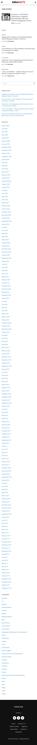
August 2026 (5, 125)
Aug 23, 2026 (4, 52)
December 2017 (6, 431)
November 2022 (6, 252)
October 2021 (6, 292)
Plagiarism (24, 726)
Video (3, 691)
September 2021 (6, 295)
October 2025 (6, 153)
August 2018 (5, 406)
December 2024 (6, 181)
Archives (4, 610)
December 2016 (6, 468)
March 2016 (5, 495)
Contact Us (24, 729)
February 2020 (6, 351)
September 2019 (6, 366)
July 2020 (4, 335)
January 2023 (6, 246)
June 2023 (5, 230)
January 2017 (6, 465)
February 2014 (6, 573)
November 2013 (6, 582)
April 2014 (5, 566)
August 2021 (5, 298)
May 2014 (5, 563)
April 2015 (5, 529)
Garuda (12, 23)
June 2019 (5, 375)
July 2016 (4, 483)
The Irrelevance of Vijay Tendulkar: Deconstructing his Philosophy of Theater (18, 49)
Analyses (4, 34)
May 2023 (5, 233)
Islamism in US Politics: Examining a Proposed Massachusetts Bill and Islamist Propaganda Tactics (21, 17)
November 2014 (6, 545)
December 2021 (6, 286)
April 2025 (5, 169)
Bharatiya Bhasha (7, 617)
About (13, 723)
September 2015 (6, 514)
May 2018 (5, 415)
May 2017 (5, 452)
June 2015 (5, 523)
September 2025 (6, 156)
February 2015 (6, 536)
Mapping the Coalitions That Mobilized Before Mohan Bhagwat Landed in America (17, 38)
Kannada (4, 669)
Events (3, 635)
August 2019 (5, 369)
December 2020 (6, 323)
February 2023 (6, 243)
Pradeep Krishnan (11, 75)
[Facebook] (18, 718)
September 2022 (6, 258)
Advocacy (4, 598)
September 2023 (6, 221)
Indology (4, 660)
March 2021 (5, 313)
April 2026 (5, 135)
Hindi (3, 644)
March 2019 (5, 384)
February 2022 (6, 280)
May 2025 (5, 166)
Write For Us (21, 723)
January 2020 (6, 354)
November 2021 (6, 289)
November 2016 (6, 471)
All (2, 601)
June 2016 (5, 486)
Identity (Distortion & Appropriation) (12, 653)
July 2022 (4, 264)
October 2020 (6, 326)
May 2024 (5, 196)
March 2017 (5, 458)
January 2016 (6, 502)
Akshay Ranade (10, 52)
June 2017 (5, 449)
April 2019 (5, 381)
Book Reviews (5, 69)
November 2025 (6, 150)
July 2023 (4, 227)
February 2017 (6, 461)
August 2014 (5, 554)
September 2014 (6, 551)
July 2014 (4, 557)
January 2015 (6, 539)
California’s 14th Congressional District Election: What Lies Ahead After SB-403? (17, 61)
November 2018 (6, 397)
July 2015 (4, 520)
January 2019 (6, 391)
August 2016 (5, 480)
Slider (3, 681)
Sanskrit (4, 678)
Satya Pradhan (10, 64)
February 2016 (6, 499)
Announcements (6, 607)
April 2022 (5, 273)
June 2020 (5, 338)
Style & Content (14, 726)
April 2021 (5, 310)
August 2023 (5, 224)
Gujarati (4, 641)
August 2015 (5, 517)
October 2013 (6, 585)
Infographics (5, 663)
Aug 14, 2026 (4, 64)
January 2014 (6, 576)
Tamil (3, 684)
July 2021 (4, 301)
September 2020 (6, 329)
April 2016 (5, 492)
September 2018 (6, 403)
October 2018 (6, 400)
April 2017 (5, 455)
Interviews (5, 666)
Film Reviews (5, 638)
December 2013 (6, 579)
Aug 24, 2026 (4, 41)
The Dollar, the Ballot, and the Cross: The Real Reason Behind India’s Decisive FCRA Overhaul (17, 114)
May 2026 (5, 132)
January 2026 (6, 144)
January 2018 (6, 428)
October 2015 (6, 511)
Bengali (4, 613)
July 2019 (4, 372)
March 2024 (5, 203)
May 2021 (5, 307)
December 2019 (6, 357)
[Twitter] (22, 718)
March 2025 (5, 172)
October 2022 (6, 255)
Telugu (4, 687)
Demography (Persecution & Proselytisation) (14, 632)
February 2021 (6, 317)
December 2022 (6, 249)
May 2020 (5, 341)
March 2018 (5, 421)
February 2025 (6, 175)
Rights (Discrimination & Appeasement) (13, 675)
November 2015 (6, 508)
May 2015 (5, 526)
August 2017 (5, 443)
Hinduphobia (5, 647)
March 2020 (5, 347)
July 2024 (4, 190)
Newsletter (18, 732)
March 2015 (5, 532)
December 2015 (6, 505)
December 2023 (6, 212)
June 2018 (5, 412)
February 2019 (6, 387)
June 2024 (5, 193)
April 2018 (5, 418)
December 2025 (6, 147)
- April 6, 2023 (17, 23)
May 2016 (5, 489)
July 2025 (4, 162)
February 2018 (6, 425)
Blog (3, 620)
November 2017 (6, 434)
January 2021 (6, 320)
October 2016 (6, 474)
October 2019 (6, 363)
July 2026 (4, 128)
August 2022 (5, 261)
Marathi (4, 672)
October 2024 (6, 184)
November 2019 (6, 360)
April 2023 (5, 236)
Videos (4, 694)
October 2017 (6, 437)
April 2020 (5, 344)
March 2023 (5, 239)
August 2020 (5, 332)
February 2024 (6, 206)
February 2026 (6, 141)
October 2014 (6, 548)
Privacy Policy (14, 729)
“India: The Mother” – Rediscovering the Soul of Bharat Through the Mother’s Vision (17, 72)
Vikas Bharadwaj (11, 41)
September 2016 (6, 477)
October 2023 (6, 218)
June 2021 (5, 304)
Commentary (5, 629)
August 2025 (5, 159)
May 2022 (5, 270)
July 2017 (4, 446)
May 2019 (5, 378)
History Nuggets (6, 650)
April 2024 (5, 199)
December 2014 (6, 542)
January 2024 (6, 209)
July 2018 (4, 409)
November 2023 (6, 215)
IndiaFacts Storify (7, 657)
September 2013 (6, 588)
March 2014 (5, 569)
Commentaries (5, 57)
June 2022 (5, 267)
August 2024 (5, 187)
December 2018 (6, 394)
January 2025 (6, 178)
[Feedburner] (14, 718)
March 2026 (5, 138)
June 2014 (5, 560)
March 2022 (5, 277)
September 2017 (6, 440)
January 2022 (6, 283)
